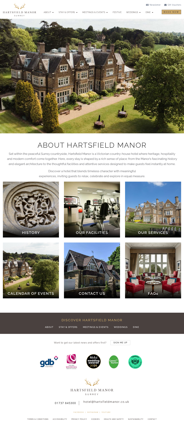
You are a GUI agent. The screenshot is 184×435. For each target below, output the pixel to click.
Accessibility (60, 419)
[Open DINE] (153, 12)
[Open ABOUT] (53, 12)
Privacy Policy (79, 419)
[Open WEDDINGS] (140, 12)
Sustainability (135, 419)
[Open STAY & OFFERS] (77, 12)
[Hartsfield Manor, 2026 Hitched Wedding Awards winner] (92, 367)
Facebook (78, 412)
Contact (152, 419)
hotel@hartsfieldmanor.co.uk (106, 402)
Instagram (92, 412)
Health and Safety (114, 419)
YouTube (106, 412)
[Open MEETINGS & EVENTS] (107, 12)
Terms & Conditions (37, 419)
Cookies (95, 419)
